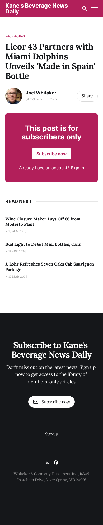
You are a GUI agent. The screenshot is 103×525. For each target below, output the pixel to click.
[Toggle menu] (95, 8)
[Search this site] (84, 8)
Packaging (15, 36)
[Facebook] (56, 462)
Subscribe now (51, 153)
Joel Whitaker (41, 92)
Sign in (77, 167)
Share (87, 95)
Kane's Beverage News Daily (36, 8)
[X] (47, 462)
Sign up (51, 434)
